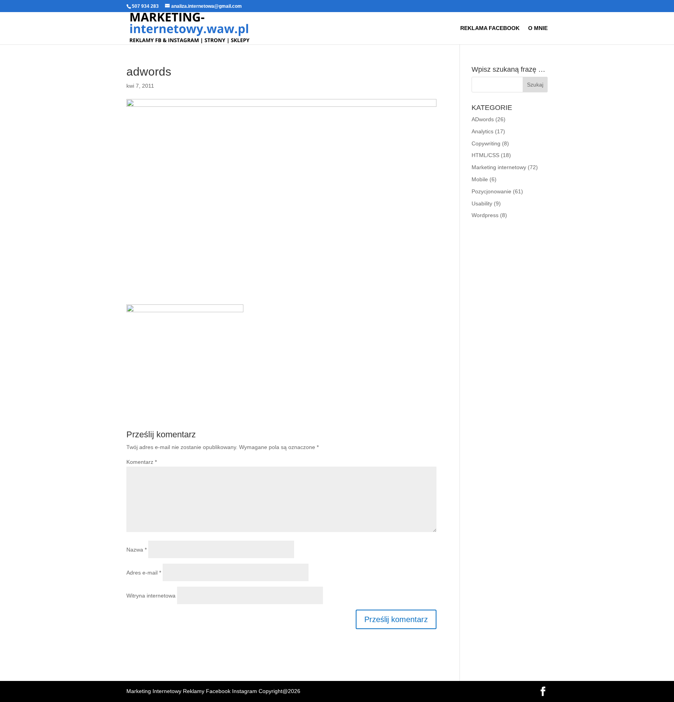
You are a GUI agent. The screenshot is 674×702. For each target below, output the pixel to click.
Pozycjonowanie (491, 191)
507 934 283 (145, 6)
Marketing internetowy (499, 167)
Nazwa (136, 549)
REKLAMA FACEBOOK (490, 28)
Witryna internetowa (151, 595)
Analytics (482, 131)
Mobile (480, 179)
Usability (482, 203)
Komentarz (141, 462)
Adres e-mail (143, 572)
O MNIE (538, 28)
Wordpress (485, 215)
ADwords (483, 119)
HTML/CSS (485, 155)
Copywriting (486, 143)
